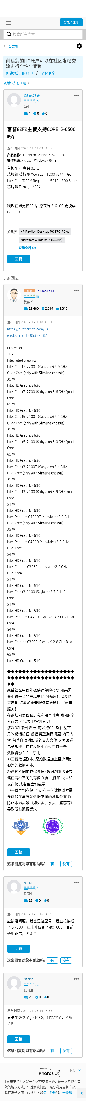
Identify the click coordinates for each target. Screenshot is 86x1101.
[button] (76, 95)
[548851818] (14, 295)
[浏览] (7, 23)
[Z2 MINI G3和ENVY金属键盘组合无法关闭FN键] (29, 83)
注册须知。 (67, 1093)
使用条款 (49, 1093)
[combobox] (43, 34)
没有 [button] (66, 863)
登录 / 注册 (71, 22)
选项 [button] (79, 46)
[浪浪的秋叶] (14, 100)
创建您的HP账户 (19, 73)
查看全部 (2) (27, 248)
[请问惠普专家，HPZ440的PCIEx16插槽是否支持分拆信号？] (34, 83)
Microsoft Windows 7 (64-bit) (42, 240)
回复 (18, 258)
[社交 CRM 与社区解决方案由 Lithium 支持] (49, 1072)
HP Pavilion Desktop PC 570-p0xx (45, 232)
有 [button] (52, 863)
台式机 (13, 46)
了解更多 (48, 73)
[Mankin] (14, 887)
